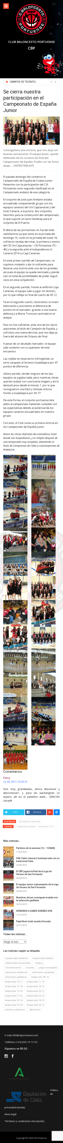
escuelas (30, 967)
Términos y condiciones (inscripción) (24, 1121)
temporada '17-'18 (14, 986)
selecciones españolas (43, 972)
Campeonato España (26, 826)
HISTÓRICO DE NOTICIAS (29, 821)
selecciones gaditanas (16, 976)
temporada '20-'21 (35, 990)
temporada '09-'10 (40, 976)
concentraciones (13, 967)
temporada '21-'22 (14, 995)
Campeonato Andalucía (16, 958)
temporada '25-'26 (14, 1004)
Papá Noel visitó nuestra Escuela (33, 921)
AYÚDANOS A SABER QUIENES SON (34, 911)
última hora (34, 1009)
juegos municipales (48, 967)
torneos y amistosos (15, 1009)
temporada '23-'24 (14, 1000)
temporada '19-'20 (14, 990)
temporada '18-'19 (35, 986)
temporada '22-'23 (35, 995)
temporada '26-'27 (35, 1004)
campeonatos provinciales (18, 962)
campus (39, 962)
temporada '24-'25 (35, 1000)
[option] (33, 82)
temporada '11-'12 (35, 981)
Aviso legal (10, 1114)
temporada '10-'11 (46, 826)
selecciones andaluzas (16, 972)
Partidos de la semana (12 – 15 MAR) (35, 848)
